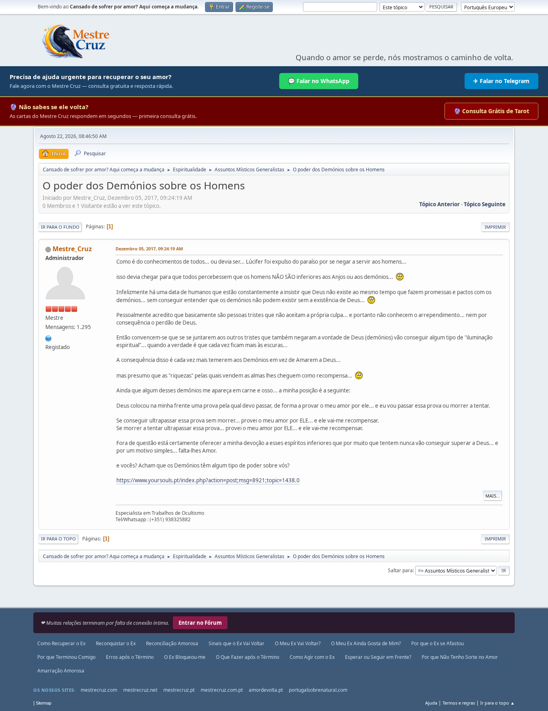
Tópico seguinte (484, 204)
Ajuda (431, 703)
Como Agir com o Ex (312, 657)
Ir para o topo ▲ (497, 703)
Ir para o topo (58, 539)
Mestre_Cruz (72, 248)
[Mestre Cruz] (48, 337)
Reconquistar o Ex (116, 643)
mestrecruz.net (140, 690)
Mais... (492, 496)
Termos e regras (458, 703)
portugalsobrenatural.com (318, 690)
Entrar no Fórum (200, 622)
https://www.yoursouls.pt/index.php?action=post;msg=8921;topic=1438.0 (208, 480)
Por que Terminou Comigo (66, 657)
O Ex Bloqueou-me (184, 657)
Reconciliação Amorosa (172, 643)
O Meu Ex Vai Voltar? (298, 643)
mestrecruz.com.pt (222, 690)
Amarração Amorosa (60, 670)
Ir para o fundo (60, 227)
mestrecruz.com (99, 690)
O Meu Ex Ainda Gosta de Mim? (366, 643)
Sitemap (43, 703)
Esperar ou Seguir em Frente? (378, 657)
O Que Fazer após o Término (247, 657)
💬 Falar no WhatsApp (318, 81)
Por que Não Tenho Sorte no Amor (460, 657)
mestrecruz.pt (179, 690)
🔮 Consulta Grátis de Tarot (491, 111)
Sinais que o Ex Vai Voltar (236, 643)
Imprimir (495, 227)
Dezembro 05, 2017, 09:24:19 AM (149, 249)
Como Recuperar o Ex (61, 643)
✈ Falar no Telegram (501, 81)
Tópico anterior (439, 204)
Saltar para (400, 570)
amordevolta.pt (266, 690)
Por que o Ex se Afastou (437, 643)
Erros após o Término (130, 657)
